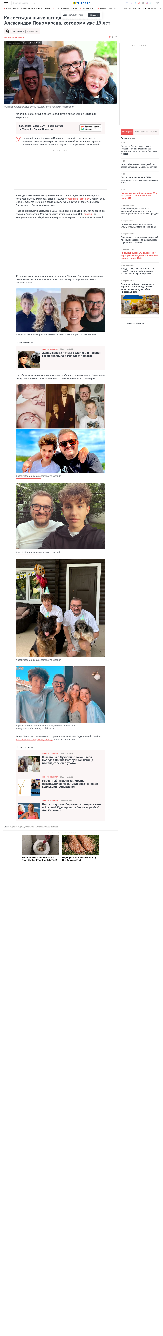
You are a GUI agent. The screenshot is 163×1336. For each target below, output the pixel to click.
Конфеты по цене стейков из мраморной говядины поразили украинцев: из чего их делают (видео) (140, 211)
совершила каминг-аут (78, 199)
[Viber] (131, 3)
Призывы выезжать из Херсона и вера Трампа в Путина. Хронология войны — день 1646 (139, 255)
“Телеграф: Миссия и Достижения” (139, 9)
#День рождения (26, 827)
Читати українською (14, 37)
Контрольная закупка (66, 9)
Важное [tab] (154, 132)
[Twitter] (143, 3)
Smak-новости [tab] (141, 132)
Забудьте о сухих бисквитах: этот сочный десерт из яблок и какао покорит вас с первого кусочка (138, 271)
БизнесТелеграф (108, 9)
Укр (157, 3)
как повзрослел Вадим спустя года (34, 739)
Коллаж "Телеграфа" (63, 106)
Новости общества (50, 349)
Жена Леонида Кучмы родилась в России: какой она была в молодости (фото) (71, 354)
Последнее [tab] (127, 132)
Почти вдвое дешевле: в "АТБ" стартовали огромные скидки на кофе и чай (139, 180)
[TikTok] (150, 3)
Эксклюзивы (89, 9)
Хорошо (94, 15)
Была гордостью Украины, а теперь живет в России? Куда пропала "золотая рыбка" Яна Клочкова (71, 807)
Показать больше (135, 324)
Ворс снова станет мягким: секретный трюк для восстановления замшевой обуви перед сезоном (139, 240)
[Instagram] (146, 3)
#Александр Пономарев (46, 827)
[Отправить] (34, 3)
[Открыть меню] (6, 3)
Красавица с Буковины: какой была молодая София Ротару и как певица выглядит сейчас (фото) (67, 760)
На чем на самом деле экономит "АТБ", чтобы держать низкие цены (138, 225)
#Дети (13, 827)
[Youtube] (139, 3)
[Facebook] (127, 3)
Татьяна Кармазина (17, 31)
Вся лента (126, 138)
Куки (80, 15)
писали (88, 214)
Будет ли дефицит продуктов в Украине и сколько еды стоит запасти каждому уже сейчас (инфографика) (137, 288)
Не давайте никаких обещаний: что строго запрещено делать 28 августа (139, 165)
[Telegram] (135, 3)
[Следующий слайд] (160, 8)
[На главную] (81, 3)
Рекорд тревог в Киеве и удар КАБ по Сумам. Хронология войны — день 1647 (139, 195)
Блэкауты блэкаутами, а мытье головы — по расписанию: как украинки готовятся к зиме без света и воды (139, 150)
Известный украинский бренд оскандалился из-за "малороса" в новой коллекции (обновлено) (70, 783)
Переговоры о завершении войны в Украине (28, 9)
